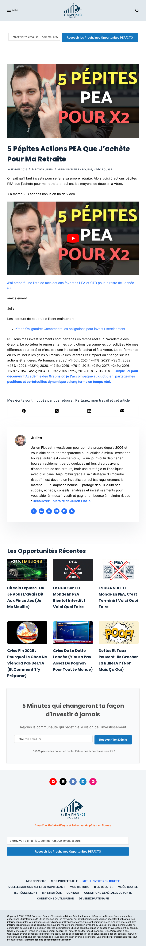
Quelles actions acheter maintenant (36, 886)
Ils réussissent (25, 892)
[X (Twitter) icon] (57, 511)
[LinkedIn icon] (41, 511)
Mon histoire (79, 886)
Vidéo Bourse (103, 169)
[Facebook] (23, 411)
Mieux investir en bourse (75, 169)
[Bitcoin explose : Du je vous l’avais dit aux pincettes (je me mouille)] (27, 570)
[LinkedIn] (89, 411)
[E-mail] (122, 411)
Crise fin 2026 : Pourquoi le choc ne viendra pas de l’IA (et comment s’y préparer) (27, 663)
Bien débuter (103, 886)
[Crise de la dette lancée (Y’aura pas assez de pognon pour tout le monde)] (73, 632)
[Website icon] (49, 511)
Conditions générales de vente (108, 892)
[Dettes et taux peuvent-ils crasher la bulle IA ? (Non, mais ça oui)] (119, 632)
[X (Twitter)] (56, 411)
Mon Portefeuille (64, 881)
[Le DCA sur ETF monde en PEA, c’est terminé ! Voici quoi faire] (119, 570)
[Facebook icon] (34, 511)
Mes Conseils (36, 881)
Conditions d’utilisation (55, 898)
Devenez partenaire (94, 898)
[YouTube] (53, 781)
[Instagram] (93, 781)
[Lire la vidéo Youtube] (73, 238)
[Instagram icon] (64, 511)
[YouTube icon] (72, 511)
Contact (73, 892)
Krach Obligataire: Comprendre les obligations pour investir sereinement (70, 329)
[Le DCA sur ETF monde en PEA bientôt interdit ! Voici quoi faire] (73, 570)
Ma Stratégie (52, 892)
